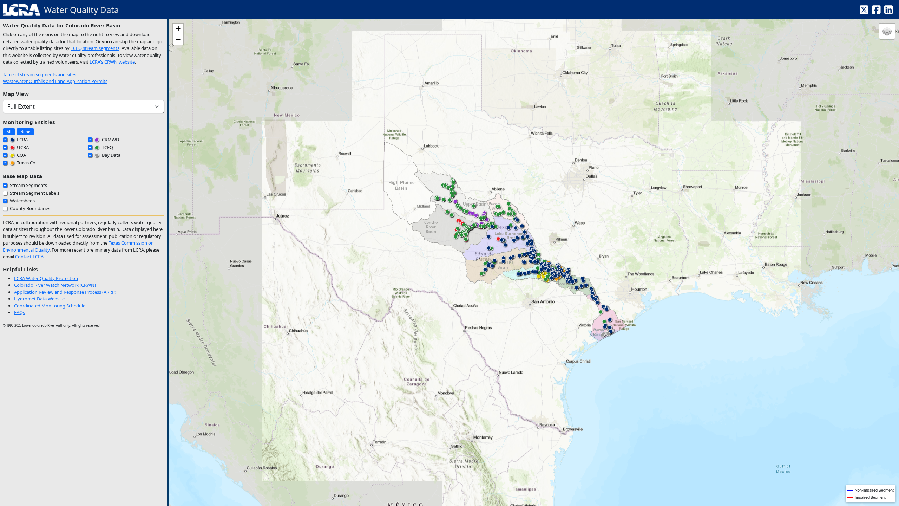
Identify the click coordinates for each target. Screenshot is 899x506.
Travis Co (25, 163)
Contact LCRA (29, 256)
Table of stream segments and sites (39, 74)
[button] (538, 277)
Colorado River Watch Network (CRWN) (55, 285)
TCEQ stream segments (95, 48)
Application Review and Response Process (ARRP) (65, 292)
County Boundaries (30, 208)
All (9, 131)
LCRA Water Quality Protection (46, 278)
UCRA (22, 147)
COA (21, 155)
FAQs (19, 312)
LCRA (22, 139)
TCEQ (107, 147)
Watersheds (22, 200)
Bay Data (110, 155)
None (25, 131)
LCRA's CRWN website (112, 62)
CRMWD (110, 139)
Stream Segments (28, 185)
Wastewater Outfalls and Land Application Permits (55, 81)
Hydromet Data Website (39, 299)
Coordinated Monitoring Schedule (49, 306)
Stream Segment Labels (34, 193)
